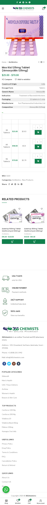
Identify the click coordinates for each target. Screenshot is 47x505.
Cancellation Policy (9, 461)
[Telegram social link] (29, 2)
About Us (5, 477)
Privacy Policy (7, 444)
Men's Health (7, 380)
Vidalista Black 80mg (10, 423)
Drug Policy (6, 448)
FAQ (3, 456)
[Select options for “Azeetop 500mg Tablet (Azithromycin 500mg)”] (12, 241)
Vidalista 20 (6, 418)
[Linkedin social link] (26, 2)
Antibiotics (13, 62)
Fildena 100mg (7, 427)
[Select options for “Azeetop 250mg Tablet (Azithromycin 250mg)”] (34, 241)
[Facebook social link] (17, 2)
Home (4, 62)
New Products (27, 180)
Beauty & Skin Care (9, 398)
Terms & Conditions (10, 452)
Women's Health (8, 393)
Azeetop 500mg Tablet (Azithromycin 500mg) (11, 230)
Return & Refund (8, 465)
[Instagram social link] (14, 364)
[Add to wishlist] (19, 209)
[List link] (23, 346)
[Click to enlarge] (6, 53)
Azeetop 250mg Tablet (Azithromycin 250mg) (33, 230)
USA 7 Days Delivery (10, 385)
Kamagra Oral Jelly (9, 431)
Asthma (5, 389)
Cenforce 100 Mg (9, 410)
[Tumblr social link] (18, 364)
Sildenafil (5, 376)
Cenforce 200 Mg (9, 414)
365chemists (7, 337)
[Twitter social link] (20, 2)
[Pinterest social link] (23, 2)
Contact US (6, 482)
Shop (4, 486)
